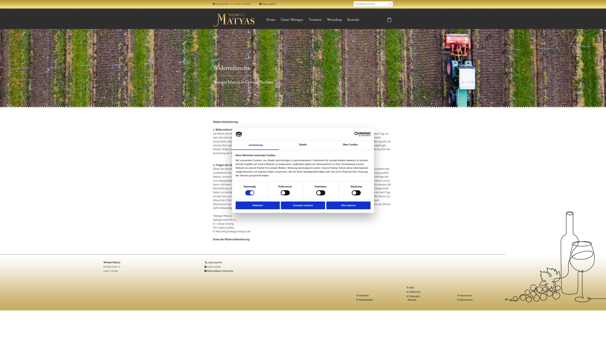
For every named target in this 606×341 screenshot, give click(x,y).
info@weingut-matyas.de (220, 271)
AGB (411, 287)
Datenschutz (466, 300)
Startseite (364, 295)
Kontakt (353, 20)
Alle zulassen (348, 205)
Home (270, 20)
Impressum (466, 295)
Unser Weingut (292, 20)
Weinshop (334, 20)
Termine (315, 20)
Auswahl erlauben (303, 205)
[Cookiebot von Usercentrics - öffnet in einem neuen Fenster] (357, 134)
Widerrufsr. (415, 292)
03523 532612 (269, 4)
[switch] (285, 192)
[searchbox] (373, 4)
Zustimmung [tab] (256, 145)
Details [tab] (303, 144)
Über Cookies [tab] (350, 144)
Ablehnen (257, 205)
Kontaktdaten (366, 300)
